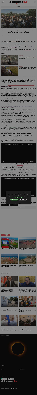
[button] (18, 197)
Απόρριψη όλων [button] (22, 199)
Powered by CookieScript (18, 203)
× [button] (30, 191)
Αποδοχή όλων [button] (14, 199)
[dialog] (18, 197)
